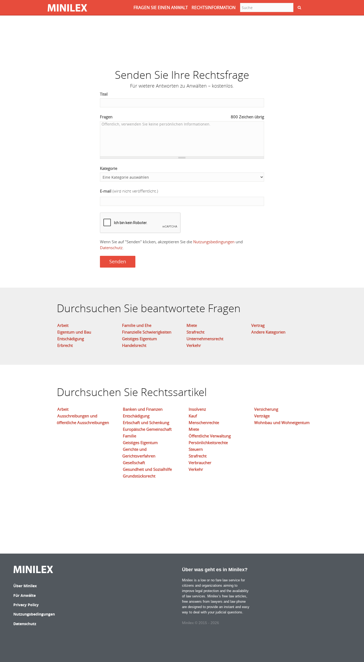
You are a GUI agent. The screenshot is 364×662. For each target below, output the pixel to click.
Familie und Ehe (136, 325)
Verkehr (194, 345)
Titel (104, 94)
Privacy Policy (26, 604)
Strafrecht (195, 332)
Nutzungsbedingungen (213, 241)
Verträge (262, 415)
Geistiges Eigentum (139, 338)
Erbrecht (65, 345)
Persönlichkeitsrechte (208, 442)
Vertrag (258, 325)
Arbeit (62, 325)
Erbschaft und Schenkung (146, 422)
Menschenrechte (204, 422)
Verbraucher (200, 462)
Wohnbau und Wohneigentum (282, 422)
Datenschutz (111, 247)
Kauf (193, 415)
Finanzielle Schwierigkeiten (146, 332)
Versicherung (266, 409)
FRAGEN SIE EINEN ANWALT (161, 7)
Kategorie (108, 168)
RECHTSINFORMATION (214, 7)
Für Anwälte (24, 595)
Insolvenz (197, 409)
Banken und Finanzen (143, 409)
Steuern (196, 449)
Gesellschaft (134, 462)
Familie (129, 435)
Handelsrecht (134, 345)
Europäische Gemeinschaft (147, 429)
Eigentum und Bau (74, 332)
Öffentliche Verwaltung (210, 435)
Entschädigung (70, 338)
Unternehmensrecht (205, 338)
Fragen (182, 116)
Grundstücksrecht (139, 476)
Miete (192, 325)
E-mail (129, 191)
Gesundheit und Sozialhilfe (147, 469)
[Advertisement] (182, 39)
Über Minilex (25, 585)
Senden (117, 261)
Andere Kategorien (268, 332)
